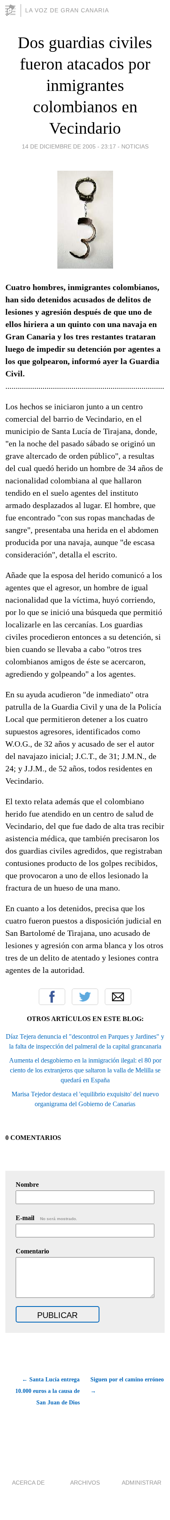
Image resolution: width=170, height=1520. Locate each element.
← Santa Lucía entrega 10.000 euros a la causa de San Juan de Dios (47, 1391)
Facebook (52, 997)
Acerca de (28, 1482)
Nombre (27, 1184)
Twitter (85, 997)
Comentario (32, 1251)
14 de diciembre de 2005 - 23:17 (69, 146)
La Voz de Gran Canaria (67, 10)
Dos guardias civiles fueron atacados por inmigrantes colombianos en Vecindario (85, 85)
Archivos (85, 1482)
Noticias (135, 146)
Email (118, 997)
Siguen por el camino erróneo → (127, 1385)
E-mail (46, 1217)
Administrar (141, 1482)
